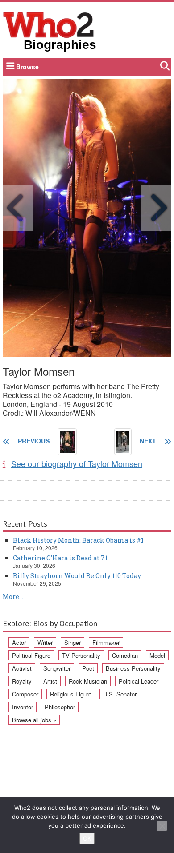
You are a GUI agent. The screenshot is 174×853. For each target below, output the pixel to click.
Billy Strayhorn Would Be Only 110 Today (77, 575)
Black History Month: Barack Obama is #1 (78, 540)
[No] (162, 826)
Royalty (22, 681)
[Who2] (49, 24)
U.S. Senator (120, 694)
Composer (25, 694)
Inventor (22, 707)
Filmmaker (106, 642)
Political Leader (138, 681)
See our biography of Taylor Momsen (76, 463)
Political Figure (31, 655)
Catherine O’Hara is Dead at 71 (60, 558)
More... (13, 596)
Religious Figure (70, 694)
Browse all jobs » (34, 720)
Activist (22, 668)
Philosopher (60, 707)
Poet (88, 668)
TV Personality (81, 655)
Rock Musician (88, 681)
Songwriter (56, 668)
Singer (72, 642)
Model (157, 655)
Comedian (125, 655)
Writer (45, 642)
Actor (19, 642)
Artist (50, 681)
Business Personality (133, 668)
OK (87, 838)
